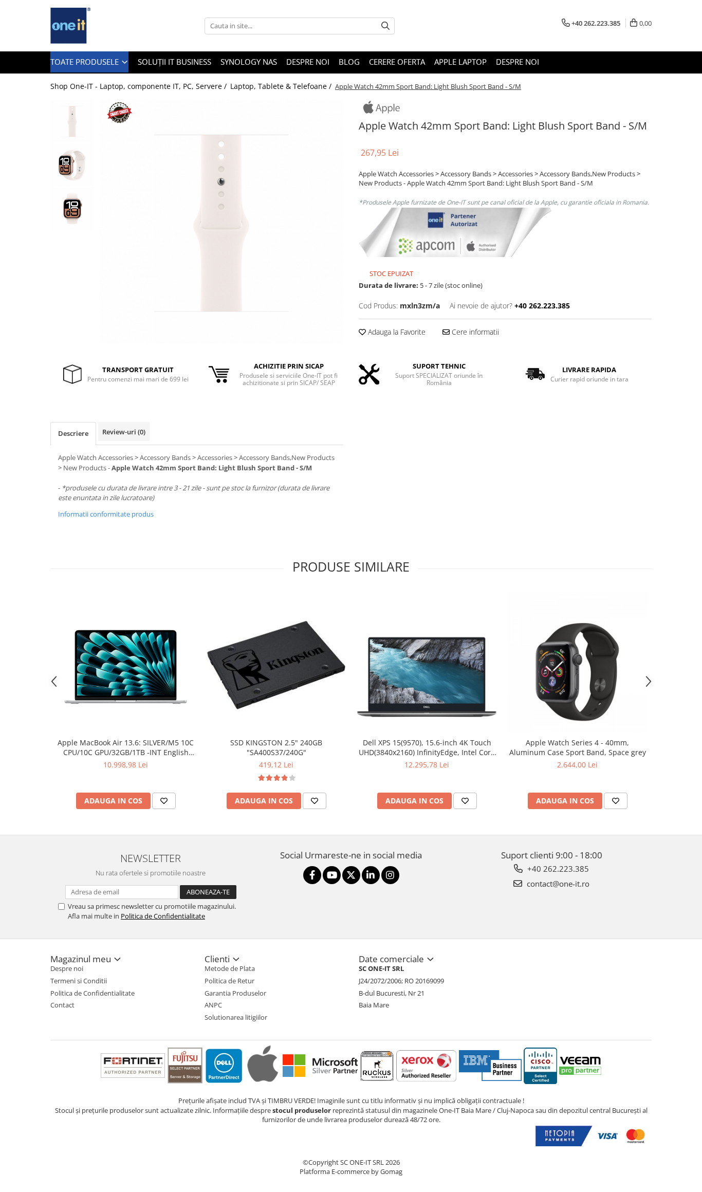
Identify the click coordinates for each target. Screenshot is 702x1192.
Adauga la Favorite (396, 332)
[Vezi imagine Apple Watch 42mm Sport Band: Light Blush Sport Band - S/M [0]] (72, 121)
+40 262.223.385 (557, 869)
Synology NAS (248, 62)
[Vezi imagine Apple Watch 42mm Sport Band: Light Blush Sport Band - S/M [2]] (72, 208)
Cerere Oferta (397, 62)
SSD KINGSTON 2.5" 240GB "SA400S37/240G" (276, 747)
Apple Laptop (460, 62)
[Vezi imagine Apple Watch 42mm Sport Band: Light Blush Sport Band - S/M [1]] (72, 164)
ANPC (213, 1005)
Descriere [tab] (73, 433)
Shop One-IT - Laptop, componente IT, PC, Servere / (139, 86)
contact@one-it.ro (557, 883)
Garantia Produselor (235, 993)
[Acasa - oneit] (101, 26)
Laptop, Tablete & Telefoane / (282, 86)
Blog (349, 62)
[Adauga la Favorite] (164, 801)
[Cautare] (385, 25)
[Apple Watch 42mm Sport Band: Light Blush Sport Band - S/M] (221, 221)
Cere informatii (474, 332)
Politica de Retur (229, 980)
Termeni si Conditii (78, 980)
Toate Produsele (85, 62)
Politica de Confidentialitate (163, 916)
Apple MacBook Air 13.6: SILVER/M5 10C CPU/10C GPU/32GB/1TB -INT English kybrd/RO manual (126, 747)
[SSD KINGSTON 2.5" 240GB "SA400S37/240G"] (276, 662)
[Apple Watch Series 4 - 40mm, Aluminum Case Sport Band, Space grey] (577, 662)
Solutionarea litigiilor (236, 1017)
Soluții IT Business (174, 62)
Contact (62, 1005)
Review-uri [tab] (123, 431)
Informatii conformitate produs (106, 514)
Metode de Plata (230, 968)
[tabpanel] (221, 221)
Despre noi (307, 62)
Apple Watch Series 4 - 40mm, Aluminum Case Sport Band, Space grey (577, 747)
